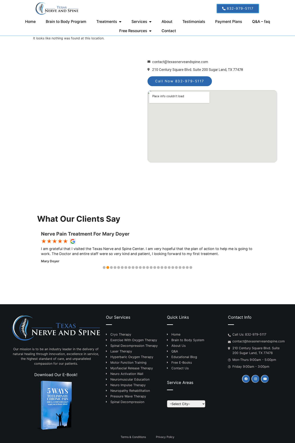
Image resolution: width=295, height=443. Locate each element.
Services (139, 21)
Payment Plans (228, 21)
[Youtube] (265, 379)
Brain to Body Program (66, 21)
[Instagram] (255, 379)
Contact (169, 31)
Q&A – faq (261, 21)
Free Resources (133, 31)
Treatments (106, 21)
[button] (104, 267)
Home (30, 21)
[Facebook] (246, 379)
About (167, 21)
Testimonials (193, 21)
